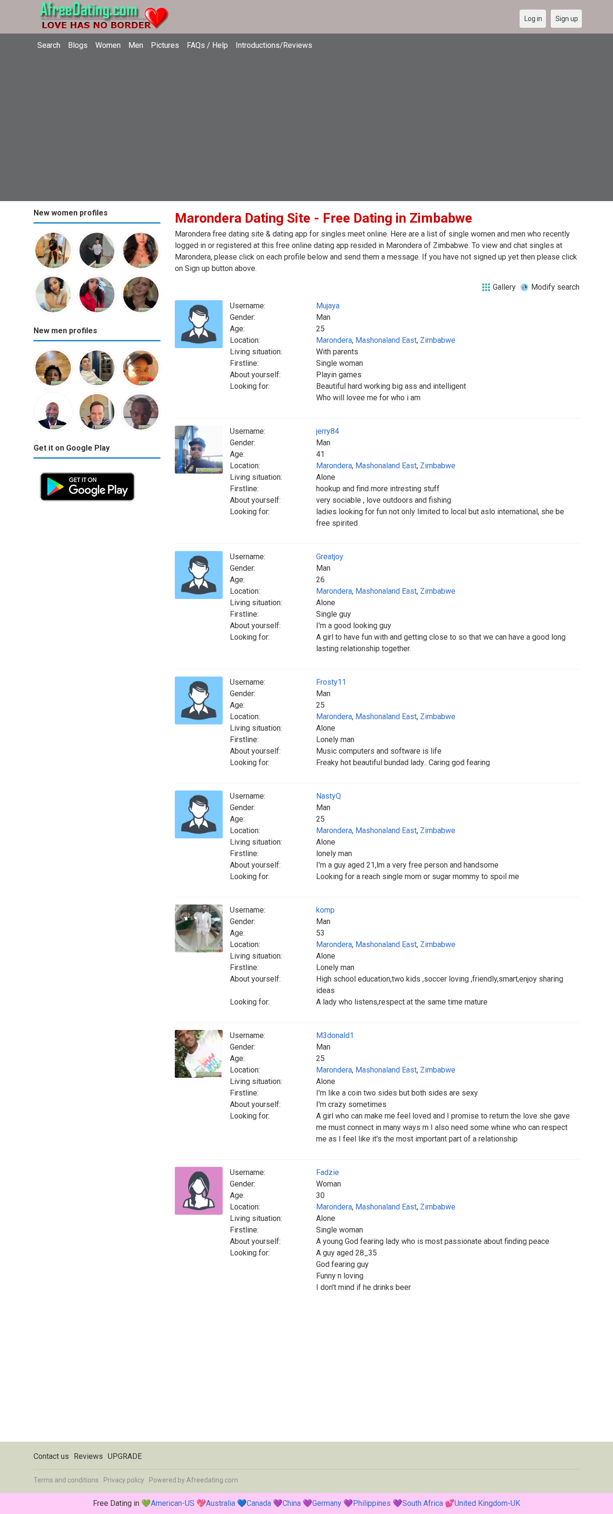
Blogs (78, 45)
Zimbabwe (437, 340)
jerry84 (327, 431)
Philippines (372, 1503)
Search (48, 45)
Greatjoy (329, 556)
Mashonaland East (386, 340)
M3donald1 (335, 1035)
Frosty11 (331, 682)
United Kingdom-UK (487, 1503)
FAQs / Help (207, 45)
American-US (172, 1503)
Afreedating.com (212, 1480)
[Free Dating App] (87, 471)
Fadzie (327, 1172)
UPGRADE (125, 1456)
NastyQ (328, 796)
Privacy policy (123, 1480)
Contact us (51, 1456)
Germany (326, 1503)
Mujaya (328, 305)
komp (325, 910)
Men (135, 45)
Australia (220, 1503)
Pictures (165, 45)
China (292, 1503)
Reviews (88, 1456)
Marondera (334, 340)
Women (108, 45)
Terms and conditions (66, 1480)
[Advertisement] (306, 127)
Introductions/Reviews (274, 45)
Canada (259, 1503)
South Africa (422, 1503)
